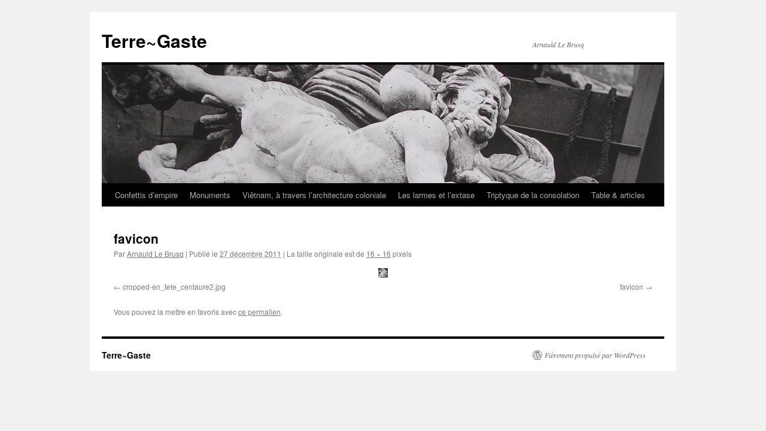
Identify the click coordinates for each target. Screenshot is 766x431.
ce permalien (259, 311)
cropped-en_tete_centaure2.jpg (174, 286)
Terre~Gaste (154, 40)
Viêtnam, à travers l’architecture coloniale (314, 195)
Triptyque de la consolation (533, 195)
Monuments (210, 195)
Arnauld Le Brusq (155, 253)
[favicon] (383, 273)
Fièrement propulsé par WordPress (595, 355)
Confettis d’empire (146, 195)
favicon (631, 286)
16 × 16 (378, 253)
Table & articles (618, 195)
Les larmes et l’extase (436, 195)
